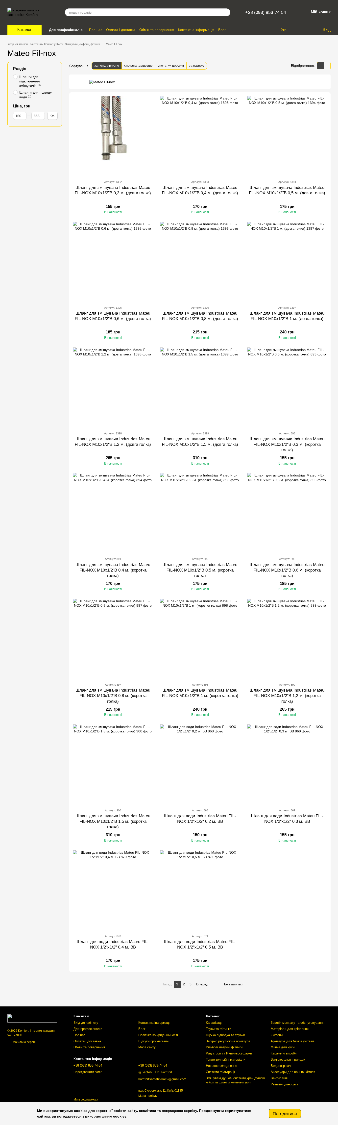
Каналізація (214, 1023)
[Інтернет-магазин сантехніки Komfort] (32, 1018)
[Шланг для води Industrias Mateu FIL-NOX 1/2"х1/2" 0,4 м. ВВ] (113, 890)
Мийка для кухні (283, 1047)
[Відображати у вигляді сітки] (320, 65)
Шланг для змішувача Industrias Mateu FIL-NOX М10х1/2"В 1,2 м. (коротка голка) (287, 695)
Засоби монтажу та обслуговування (297, 1023)
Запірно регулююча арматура (228, 1041)
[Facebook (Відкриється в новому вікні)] (273, 30)
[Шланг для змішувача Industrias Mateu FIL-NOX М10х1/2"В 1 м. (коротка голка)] (200, 638)
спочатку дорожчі (171, 65)
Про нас (95, 30)
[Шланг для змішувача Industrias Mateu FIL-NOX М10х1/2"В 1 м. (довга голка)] (287, 261)
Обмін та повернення (156, 30)
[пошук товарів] (226, 12)
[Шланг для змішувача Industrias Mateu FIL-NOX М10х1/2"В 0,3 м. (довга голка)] (113, 136)
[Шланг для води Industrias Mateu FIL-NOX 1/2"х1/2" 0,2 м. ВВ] (200, 764)
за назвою (196, 65)
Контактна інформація (196, 30)
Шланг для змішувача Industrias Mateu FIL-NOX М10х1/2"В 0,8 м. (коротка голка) (112, 695)
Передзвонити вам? (87, 1072)
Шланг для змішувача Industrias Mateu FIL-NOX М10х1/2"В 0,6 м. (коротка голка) (287, 570)
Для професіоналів (66, 30)
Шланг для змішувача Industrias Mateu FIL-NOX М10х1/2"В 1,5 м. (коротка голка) (112, 821)
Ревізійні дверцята (284, 1084)
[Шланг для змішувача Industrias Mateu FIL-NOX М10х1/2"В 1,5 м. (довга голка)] (200, 387)
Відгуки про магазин (153, 1041)
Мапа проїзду (147, 1096)
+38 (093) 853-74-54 (265, 12)
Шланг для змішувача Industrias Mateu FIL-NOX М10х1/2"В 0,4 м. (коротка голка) (112, 570)
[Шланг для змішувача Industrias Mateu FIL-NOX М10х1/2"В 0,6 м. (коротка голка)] (287, 513)
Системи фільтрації (220, 1072)
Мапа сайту (147, 1047)
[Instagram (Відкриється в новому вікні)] (267, 30)
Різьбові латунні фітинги (224, 1047)
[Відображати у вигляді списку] (327, 65)
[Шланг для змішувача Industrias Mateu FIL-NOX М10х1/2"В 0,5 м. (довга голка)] (287, 136)
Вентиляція (279, 1078)
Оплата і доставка (120, 30)
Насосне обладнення (221, 1066)
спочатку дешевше (138, 65)
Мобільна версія (24, 1042)
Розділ (19, 69)
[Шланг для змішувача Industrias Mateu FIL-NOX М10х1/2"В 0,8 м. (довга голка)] (200, 261)
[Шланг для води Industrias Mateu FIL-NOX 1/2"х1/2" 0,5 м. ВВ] (200, 890)
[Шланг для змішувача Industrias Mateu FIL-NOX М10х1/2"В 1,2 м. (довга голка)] (113, 387)
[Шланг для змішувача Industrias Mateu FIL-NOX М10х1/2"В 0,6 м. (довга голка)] (113, 261)
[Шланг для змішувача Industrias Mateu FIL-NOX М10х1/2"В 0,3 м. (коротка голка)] (287, 387)
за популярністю (106, 65)
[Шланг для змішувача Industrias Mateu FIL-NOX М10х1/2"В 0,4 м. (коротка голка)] (113, 513)
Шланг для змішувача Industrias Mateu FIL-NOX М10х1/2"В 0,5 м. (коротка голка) (200, 570)
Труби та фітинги (218, 1029)
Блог (222, 30)
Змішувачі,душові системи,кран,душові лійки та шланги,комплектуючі (235, 1080)
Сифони (277, 1035)
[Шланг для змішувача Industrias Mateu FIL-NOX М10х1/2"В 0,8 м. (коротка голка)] (113, 638)
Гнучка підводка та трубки (225, 1035)
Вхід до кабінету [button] (85, 1023)
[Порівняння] (298, 29)
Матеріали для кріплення (290, 1029)
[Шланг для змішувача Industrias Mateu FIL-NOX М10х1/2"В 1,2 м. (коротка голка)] (287, 638)
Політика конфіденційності (158, 1035)
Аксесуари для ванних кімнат (293, 1072)
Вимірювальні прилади (288, 1059)
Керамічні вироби (283, 1053)
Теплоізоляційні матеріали (225, 1059)
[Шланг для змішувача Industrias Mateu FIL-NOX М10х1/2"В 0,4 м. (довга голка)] (200, 136)
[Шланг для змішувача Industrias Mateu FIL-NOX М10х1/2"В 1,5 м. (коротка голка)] (113, 764)
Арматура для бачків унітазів (292, 1041)
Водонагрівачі (281, 1066)
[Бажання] (308, 29)
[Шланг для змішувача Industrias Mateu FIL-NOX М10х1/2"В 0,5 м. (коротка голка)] (200, 513)
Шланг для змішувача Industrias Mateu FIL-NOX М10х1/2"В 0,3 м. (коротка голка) (287, 444)
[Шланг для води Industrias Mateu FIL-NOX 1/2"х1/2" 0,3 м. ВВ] (287, 764)
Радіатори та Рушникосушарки (229, 1053)
